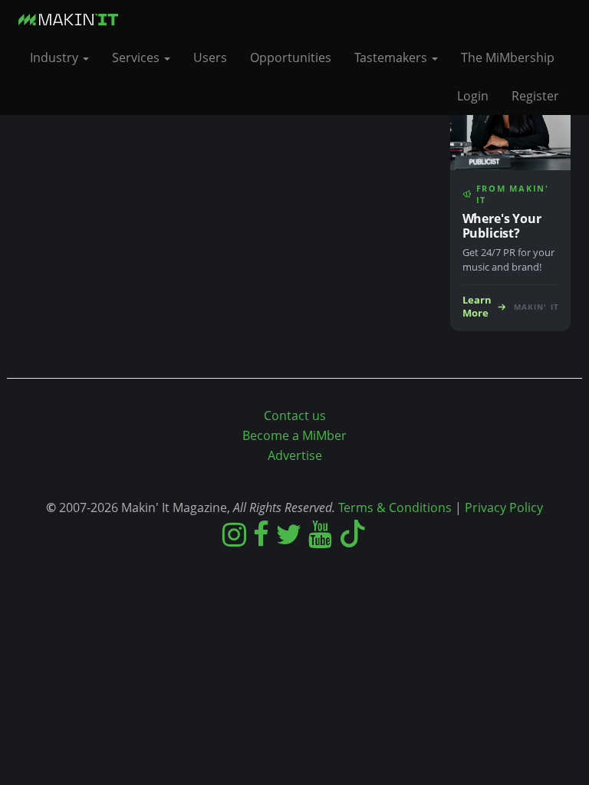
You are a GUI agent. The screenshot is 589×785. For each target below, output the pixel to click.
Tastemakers (392, 57)
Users (210, 57)
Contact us (295, 415)
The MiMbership (507, 57)
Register (535, 95)
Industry (55, 57)
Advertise (295, 455)
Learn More (477, 307)
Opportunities (290, 57)
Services (137, 57)
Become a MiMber (294, 435)
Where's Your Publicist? (501, 225)
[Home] (74, 19)
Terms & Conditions (395, 507)
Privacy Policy (504, 507)
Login (473, 95)
